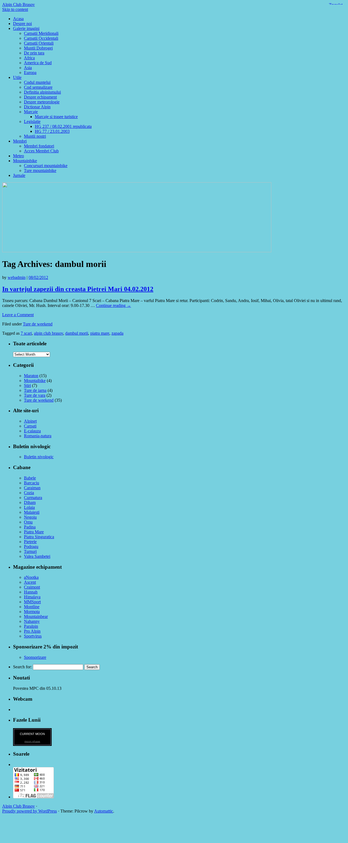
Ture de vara (34, 395)
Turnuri (30, 551)
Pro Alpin (32, 631)
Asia (28, 67)
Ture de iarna (35, 390)
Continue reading (113, 305)
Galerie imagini (26, 28)
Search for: (22, 666)
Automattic (103, 811)
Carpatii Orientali (39, 43)
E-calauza (32, 431)
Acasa (18, 18)
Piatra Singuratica (39, 536)
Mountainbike (25, 160)
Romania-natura (37, 435)
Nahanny (32, 621)
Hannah (31, 592)
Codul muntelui (37, 82)
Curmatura (33, 497)
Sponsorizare (35, 657)
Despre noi (22, 23)
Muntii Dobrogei (38, 48)
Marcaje (31, 111)
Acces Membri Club (41, 151)
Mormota (32, 611)
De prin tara (34, 53)
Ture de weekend (37, 324)
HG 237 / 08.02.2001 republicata (63, 126)
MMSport (32, 601)
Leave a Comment (18, 314)
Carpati (30, 426)
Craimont (32, 587)
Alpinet (30, 421)
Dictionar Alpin (37, 106)
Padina (30, 527)
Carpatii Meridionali (41, 33)
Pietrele (30, 541)
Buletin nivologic (39, 456)
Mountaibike (35, 380)
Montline (31, 606)
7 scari (26, 333)
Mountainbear (36, 616)
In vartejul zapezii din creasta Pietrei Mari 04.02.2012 (77, 289)
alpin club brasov (48, 333)
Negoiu (30, 517)
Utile (17, 77)
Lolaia (29, 507)
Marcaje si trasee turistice (56, 116)
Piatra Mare (34, 532)
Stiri (27, 385)
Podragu (31, 546)
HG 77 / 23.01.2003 (52, 131)
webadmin (17, 277)
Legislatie (32, 121)
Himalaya (32, 597)
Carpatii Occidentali (41, 38)
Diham (30, 502)
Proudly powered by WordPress (29, 811)
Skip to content (15, 9)
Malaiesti (31, 512)
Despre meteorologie (42, 102)
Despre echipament (40, 97)
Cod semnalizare (38, 87)
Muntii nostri (35, 136)
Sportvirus (33, 636)
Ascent (30, 582)
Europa (30, 72)
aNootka (31, 577)
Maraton (31, 375)
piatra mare (99, 333)
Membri (20, 141)
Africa (29, 58)
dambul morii (76, 333)
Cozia (29, 492)
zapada (117, 333)
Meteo (18, 155)
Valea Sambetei (37, 556)
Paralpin (31, 626)
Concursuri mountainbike (45, 165)
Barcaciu (31, 483)
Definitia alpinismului (42, 92)
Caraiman (32, 487)
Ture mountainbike (40, 170)
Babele (30, 478)
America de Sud (38, 62)
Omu (28, 522)
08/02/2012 (38, 277)
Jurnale (19, 175)
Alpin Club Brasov (18, 4)
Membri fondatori (39, 146)
